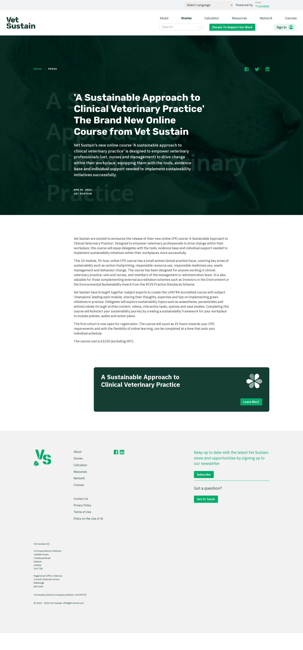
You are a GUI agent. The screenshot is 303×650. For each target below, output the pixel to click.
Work (38, 68)
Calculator (211, 18)
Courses (291, 18)
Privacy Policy (82, 505)
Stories (186, 18)
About (164, 18)
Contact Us (81, 498)
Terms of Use (82, 512)
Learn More (251, 402)
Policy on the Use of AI (88, 518)
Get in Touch (206, 499)
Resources (239, 18)
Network (266, 18)
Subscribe (204, 474)
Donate (232, 27)
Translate (262, 6)
